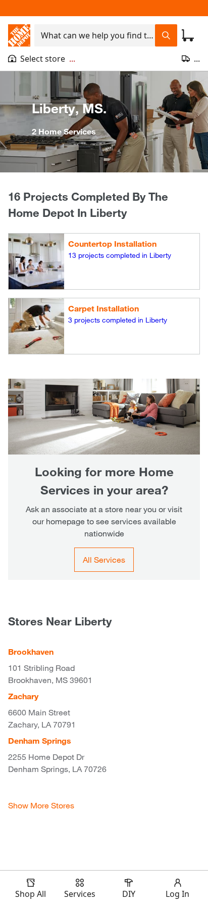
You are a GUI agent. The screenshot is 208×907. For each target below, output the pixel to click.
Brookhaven (31, 651)
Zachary (23, 696)
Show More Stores (41, 805)
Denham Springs (39, 740)
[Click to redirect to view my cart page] (188, 35)
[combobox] (94, 35)
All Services (104, 559)
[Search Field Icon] (166, 35)
